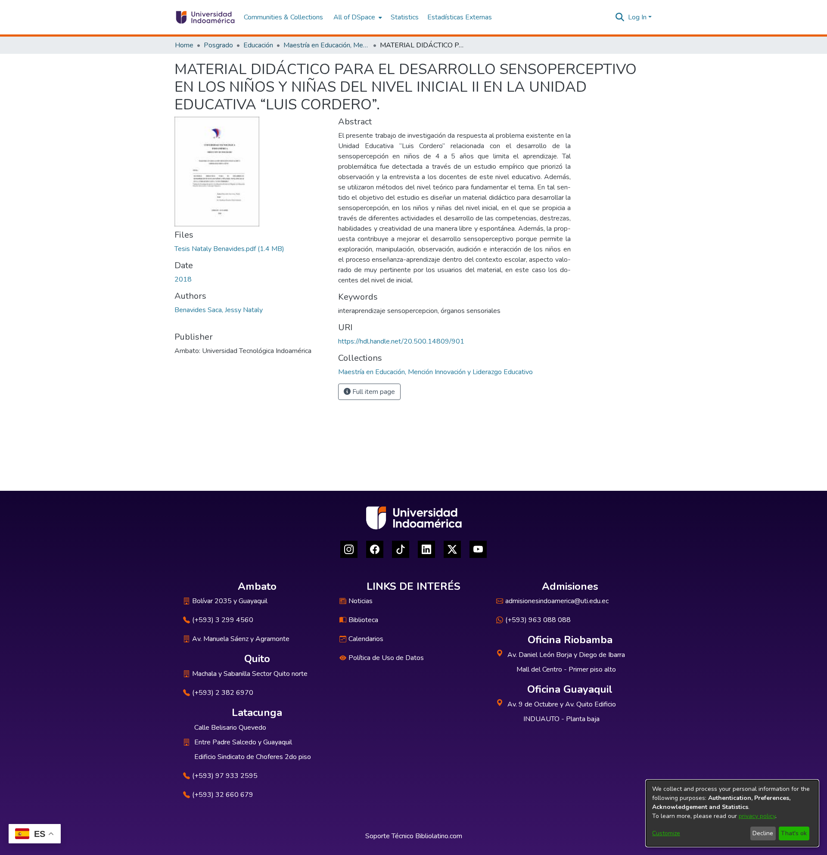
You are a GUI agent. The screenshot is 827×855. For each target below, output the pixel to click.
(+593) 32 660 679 (222, 794)
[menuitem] (357, 17)
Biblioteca (363, 620)
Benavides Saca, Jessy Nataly (218, 310)
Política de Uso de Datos (386, 658)
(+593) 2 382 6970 (222, 692)
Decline (762, 833)
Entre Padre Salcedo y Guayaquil (243, 742)
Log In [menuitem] (637, 17)
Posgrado (218, 45)
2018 (183, 279)
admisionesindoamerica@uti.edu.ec (557, 601)
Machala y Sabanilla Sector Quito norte (250, 673)
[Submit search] (620, 17)
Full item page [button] (373, 392)
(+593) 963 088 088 (538, 620)
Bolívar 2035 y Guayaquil (229, 601)
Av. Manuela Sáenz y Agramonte (240, 639)
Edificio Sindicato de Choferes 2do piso (252, 757)
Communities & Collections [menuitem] (283, 17)
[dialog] (732, 813)
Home (184, 45)
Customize (666, 833)
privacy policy (757, 816)
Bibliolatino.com (438, 836)
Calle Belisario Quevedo (230, 727)
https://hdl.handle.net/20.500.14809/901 (401, 341)
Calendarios (365, 639)
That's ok (794, 833)
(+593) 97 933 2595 (225, 776)
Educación (258, 45)
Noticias (360, 601)
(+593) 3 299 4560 (222, 620)
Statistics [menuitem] (405, 17)
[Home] (204, 17)
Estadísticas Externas (459, 17)
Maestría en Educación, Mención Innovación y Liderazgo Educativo (326, 45)
